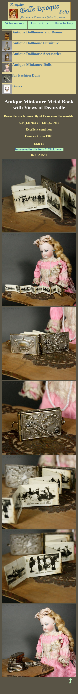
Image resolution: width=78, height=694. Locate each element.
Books (17, 86)
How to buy (63, 23)
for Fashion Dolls (26, 75)
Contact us (39, 23)
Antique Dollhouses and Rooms (37, 32)
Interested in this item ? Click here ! (39, 149)
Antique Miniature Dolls (32, 64)
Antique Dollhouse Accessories (36, 54)
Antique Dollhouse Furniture (35, 43)
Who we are (14, 23)
